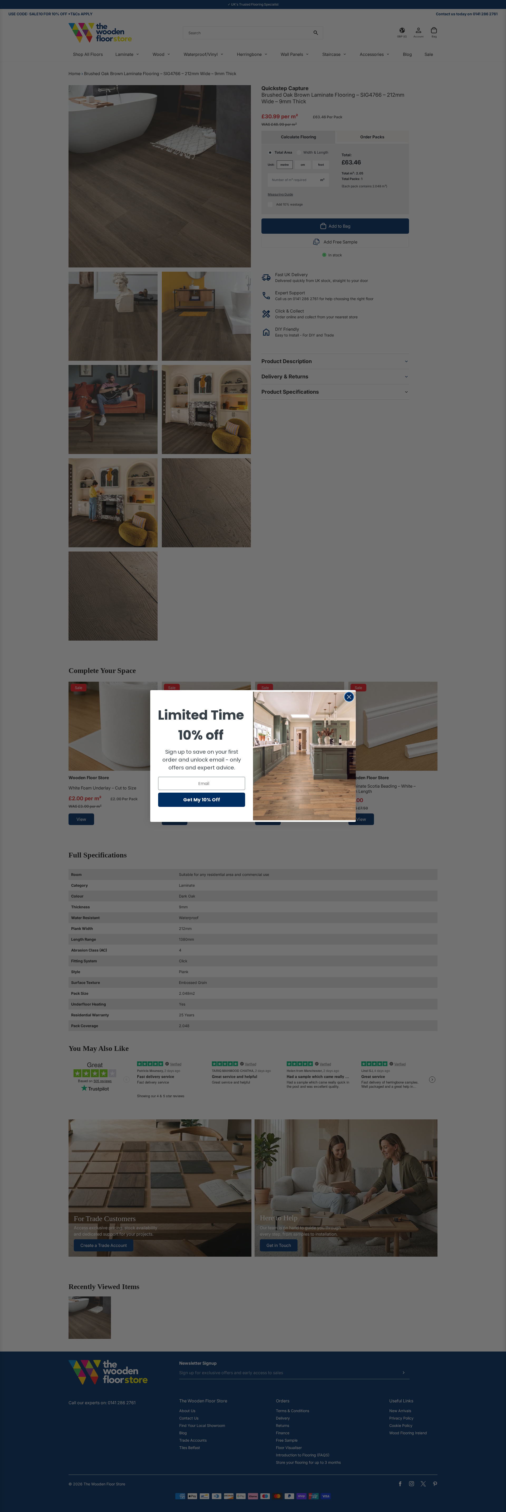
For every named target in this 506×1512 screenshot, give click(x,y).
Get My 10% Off (201, 799)
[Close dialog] (349, 696)
